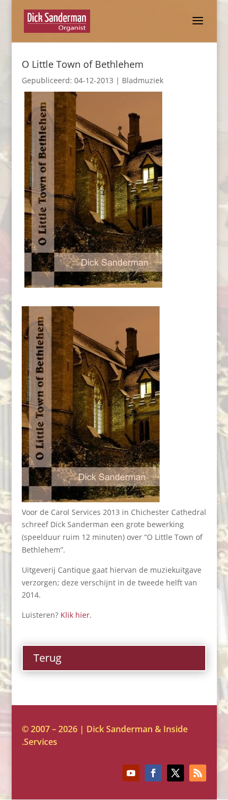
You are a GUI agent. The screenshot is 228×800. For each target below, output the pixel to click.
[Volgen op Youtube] (130, 773)
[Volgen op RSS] (197, 773)
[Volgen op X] (175, 773)
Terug (47, 658)
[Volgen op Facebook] (153, 773)
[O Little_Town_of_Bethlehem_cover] (93, 285)
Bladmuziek (142, 80)
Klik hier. (76, 615)
